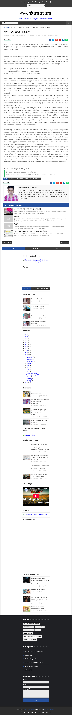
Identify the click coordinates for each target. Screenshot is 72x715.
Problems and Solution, (44, 36)
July (28, 365)
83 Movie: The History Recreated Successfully (38, 608)
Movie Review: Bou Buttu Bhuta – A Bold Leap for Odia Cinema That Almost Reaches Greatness (40, 581)
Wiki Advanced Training (32, 636)
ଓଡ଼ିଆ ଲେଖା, (54, 36)
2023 (26, 341)
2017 (26, 352)
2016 (26, 354)
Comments (45, 288)
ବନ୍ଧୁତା (16, 223)
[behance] (46, 1)
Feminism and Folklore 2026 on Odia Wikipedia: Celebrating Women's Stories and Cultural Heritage (40, 447)
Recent (26, 288)
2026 (26, 335)
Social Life (28, 633)
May (28, 369)
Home (6, 27)
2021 (26, 344)
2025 (26, 337)
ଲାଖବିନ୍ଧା (16, 216)
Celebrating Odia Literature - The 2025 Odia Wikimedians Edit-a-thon (40, 457)
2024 (26, 339)
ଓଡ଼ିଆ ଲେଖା (35, 27)
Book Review (30, 655)
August (29, 363)
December (30, 356)
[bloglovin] (35, 1)
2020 (26, 346)
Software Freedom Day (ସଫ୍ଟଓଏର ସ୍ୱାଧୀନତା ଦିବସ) (30, 231)
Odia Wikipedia (31, 659)
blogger (36, 248)
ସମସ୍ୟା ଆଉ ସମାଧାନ (32, 373)
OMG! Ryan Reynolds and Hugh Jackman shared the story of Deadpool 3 (39, 599)
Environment (28, 627)
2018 (26, 350)
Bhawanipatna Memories (34, 651)
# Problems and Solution (24, 179)
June (28, 367)
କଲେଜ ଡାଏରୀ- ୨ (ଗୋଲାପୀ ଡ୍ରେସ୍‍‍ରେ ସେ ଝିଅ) (27, 209)
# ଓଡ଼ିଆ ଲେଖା (36, 179)
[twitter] (24, 1)
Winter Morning (30, 639)
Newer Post (7, 243)
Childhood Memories (31, 624)
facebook (13, 248)
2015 (26, 382)
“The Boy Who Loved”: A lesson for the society (38, 315)
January (29, 381)
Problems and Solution (23, 27)
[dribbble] (39, 1)
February (29, 379)
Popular (36, 288)
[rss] (43, 1)
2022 (26, 342)
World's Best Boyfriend (38, 306)
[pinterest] (32, 1)
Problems (12, 27)
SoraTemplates (29, 709)
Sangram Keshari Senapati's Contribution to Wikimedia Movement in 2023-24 (40, 467)
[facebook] (21, 1)
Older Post (64, 243)
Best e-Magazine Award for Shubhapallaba (39, 393)
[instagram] (28, 1)
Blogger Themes (49, 709)
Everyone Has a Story (37, 299)
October (29, 360)
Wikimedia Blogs (31, 666)
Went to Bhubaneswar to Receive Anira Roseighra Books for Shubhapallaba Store (39, 412)
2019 (26, 348)
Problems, (35, 36)
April (28, 371)
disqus (58, 248)
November (30, 358)
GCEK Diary (40, 627)
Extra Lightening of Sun (33, 375)
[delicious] (50, 1)
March (29, 377)
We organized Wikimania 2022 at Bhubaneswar (39, 475)
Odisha (37, 630)
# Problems (12, 179)
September (30, 361)
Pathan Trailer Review (38, 590)
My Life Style (28, 630)
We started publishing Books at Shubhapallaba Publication (40, 401)
